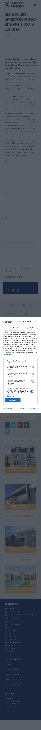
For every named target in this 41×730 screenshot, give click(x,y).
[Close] (36, 322)
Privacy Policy (33, 408)
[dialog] (20, 365)
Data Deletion (8, 408)
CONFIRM (12, 400)
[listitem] (20, 361)
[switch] (32, 367)
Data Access (20, 408)
